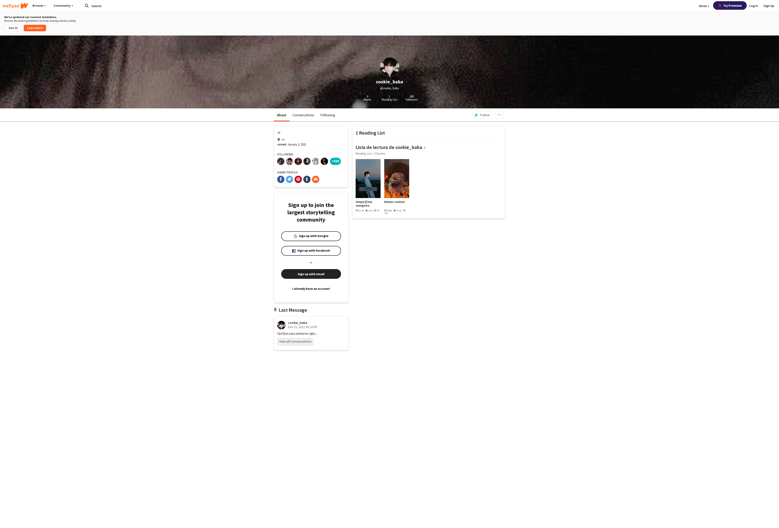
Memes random (394, 202)
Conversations (303, 115)
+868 (335, 161)
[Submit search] (87, 5)
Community (62, 5)
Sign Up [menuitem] (768, 6)
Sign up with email (311, 274)
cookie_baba (297, 322)
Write (703, 6)
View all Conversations (295, 341)
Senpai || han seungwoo (364, 203)
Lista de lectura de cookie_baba (389, 147)
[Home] (15, 5)
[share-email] (315, 179)
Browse (38, 5)
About (281, 115)
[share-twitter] (289, 179)
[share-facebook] (280, 179)
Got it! (13, 28)
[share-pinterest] (298, 179)
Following (327, 115)
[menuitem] (482, 115)
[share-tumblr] (307, 179)
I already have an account (311, 289)
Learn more (35, 28)
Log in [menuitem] (753, 6)
